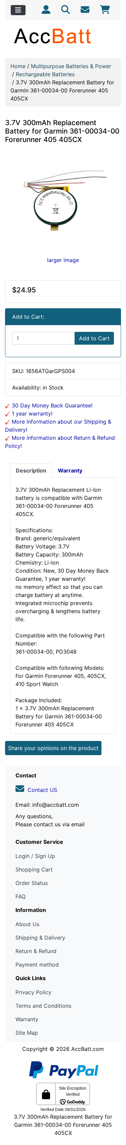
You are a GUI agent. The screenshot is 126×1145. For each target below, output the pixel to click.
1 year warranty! (31, 413)
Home (18, 66)
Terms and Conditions (43, 1005)
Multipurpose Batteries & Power (71, 66)
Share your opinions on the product (53, 748)
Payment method (37, 964)
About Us (27, 924)
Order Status (31, 883)
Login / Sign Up (35, 856)
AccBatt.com (87, 1049)
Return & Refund (35, 951)
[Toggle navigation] (18, 10)
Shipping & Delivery (40, 937)
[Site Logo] (63, 35)
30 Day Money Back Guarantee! (51, 405)
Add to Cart (94, 338)
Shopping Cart (34, 869)
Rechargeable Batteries (45, 74)
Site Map (26, 1032)
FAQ (20, 896)
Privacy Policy (33, 992)
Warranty (26, 1019)
